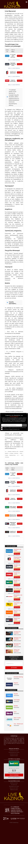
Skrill (15, 712)
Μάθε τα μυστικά (17, 634)
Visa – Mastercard (18, 724)
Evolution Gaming (18, 677)
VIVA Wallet (17, 699)
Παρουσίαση (16, 678)
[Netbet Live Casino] (9, 620)
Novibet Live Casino (17, 565)
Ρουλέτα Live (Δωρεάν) (17, 632)
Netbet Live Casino (17, 619)
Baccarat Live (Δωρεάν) (17, 644)
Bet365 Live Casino (17, 581)
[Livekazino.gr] (12, 8)
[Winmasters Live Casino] (9, 597)
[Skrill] (9, 713)
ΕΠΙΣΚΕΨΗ (19, 55)
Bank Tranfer (17, 718)
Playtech (16, 683)
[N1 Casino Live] (9, 590)
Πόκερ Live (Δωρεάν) (16, 650)
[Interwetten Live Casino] (9, 604)
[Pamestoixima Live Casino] (9, 559)
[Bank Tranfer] (9, 719)
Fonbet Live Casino (17, 573)
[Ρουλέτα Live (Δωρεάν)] (9, 633)
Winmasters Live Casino (18, 595)
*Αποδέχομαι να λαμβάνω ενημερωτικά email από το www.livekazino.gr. (14, 427)
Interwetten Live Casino (18, 603)
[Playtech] (9, 684)
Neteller (16, 706)
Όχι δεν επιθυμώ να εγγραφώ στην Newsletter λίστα (11, 429)
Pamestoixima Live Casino (17, 557)
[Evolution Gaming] (9, 678)
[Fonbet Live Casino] (9, 574)
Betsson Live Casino (17, 611)
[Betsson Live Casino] (9, 612)
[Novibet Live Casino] (9, 567)
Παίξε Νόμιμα (17, 553)
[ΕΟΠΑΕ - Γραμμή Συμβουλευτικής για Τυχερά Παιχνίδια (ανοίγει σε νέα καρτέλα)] (18, 819)
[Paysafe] (9, 695)
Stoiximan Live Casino (17, 550)
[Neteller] (9, 707)
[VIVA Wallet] (9, 701)
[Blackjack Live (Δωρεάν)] (9, 639)
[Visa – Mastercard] (9, 725)
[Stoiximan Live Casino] (9, 551)
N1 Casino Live (17, 588)
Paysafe (16, 693)
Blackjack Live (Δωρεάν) (17, 638)
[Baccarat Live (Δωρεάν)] (9, 645)
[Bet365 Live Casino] (9, 582)
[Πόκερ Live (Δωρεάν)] (9, 651)
